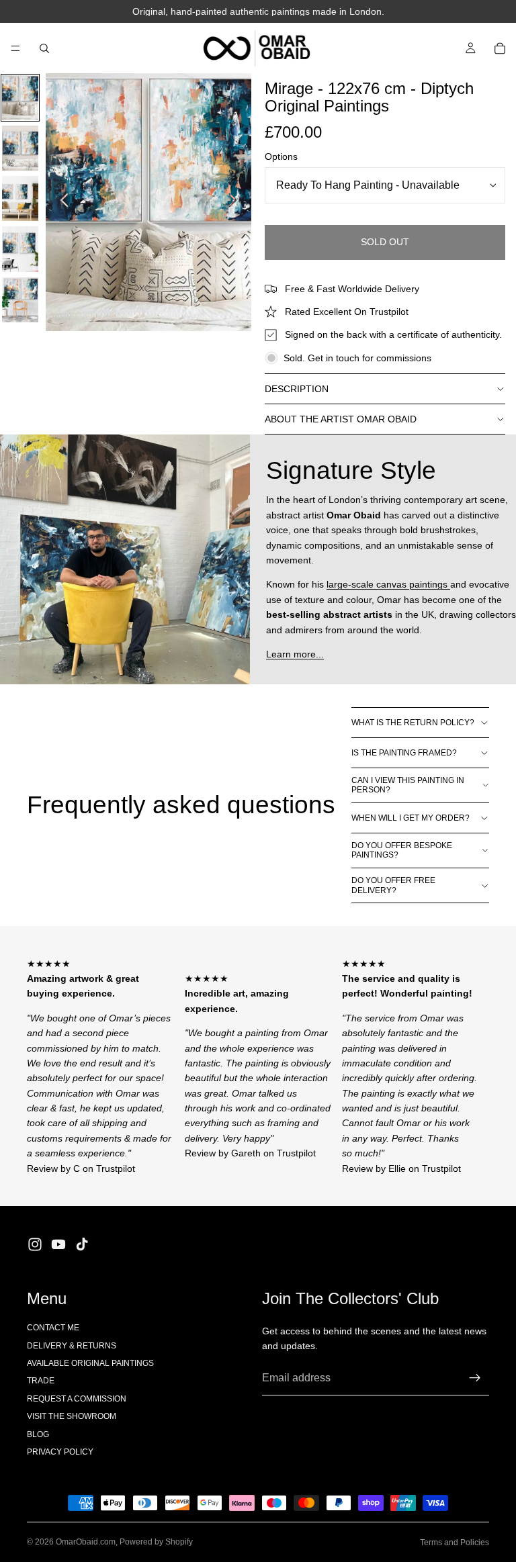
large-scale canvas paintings (388, 584)
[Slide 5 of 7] (20, 299)
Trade (40, 1380)
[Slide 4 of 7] (20, 248)
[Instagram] (35, 1244)
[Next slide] (236, 202)
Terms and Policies (454, 1542)
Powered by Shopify (156, 1542)
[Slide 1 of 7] (20, 97)
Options (281, 156)
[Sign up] (475, 1378)
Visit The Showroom (71, 1416)
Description (297, 388)
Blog (38, 1434)
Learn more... (295, 654)
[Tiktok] (82, 1244)
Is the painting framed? (404, 752)
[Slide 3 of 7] (20, 198)
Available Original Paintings (90, 1363)
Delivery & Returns (71, 1345)
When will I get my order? (410, 818)
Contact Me (53, 1327)
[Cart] (500, 48)
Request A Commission (76, 1399)
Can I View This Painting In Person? (407, 785)
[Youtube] (58, 1244)
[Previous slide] (61, 202)
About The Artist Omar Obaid (341, 419)
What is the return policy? (412, 722)
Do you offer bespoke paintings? (401, 850)
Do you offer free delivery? (393, 885)
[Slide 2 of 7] (20, 148)
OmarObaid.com (86, 1542)
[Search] (44, 48)
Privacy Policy (60, 1452)
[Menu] (15, 48)
